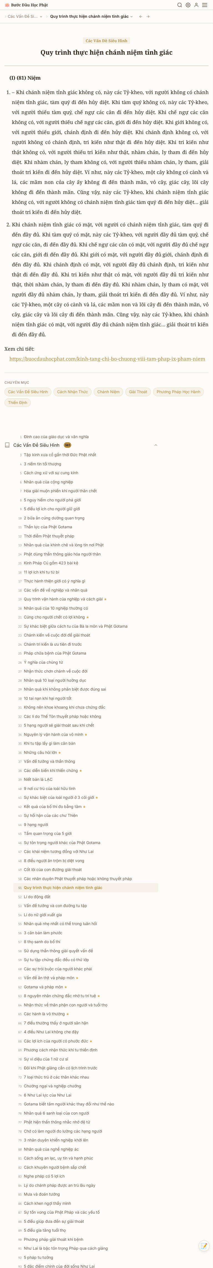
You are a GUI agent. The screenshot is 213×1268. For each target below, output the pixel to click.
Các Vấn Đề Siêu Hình (23, 16)
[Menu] (205, 5)
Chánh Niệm (108, 391)
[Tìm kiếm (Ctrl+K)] (180, 5)
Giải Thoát (138, 391)
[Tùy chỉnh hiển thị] (188, 5)
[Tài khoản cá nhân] (196, 5)
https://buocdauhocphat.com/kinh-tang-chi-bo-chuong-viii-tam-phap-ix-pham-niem (107, 358)
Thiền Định (17, 402)
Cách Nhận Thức (72, 391)
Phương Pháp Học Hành (178, 391)
